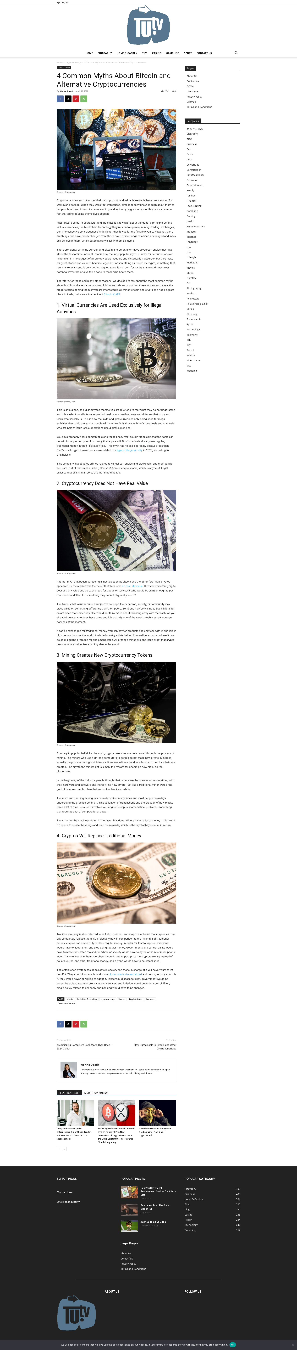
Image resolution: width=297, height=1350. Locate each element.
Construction (194, 169)
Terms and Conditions (199, 107)
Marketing (192, 262)
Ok (232, 1344)
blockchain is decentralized (125, 974)
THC (189, 339)
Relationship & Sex (197, 303)
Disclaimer (193, 91)
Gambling (172, 53)
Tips (144, 53)
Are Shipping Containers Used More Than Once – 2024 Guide (84, 1046)
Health (190, 221)
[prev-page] (59, 1149)
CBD (189, 159)
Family (190, 190)
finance (121, 999)
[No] (292, 1345)
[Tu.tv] (148, 27)
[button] (236, 53)
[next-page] (64, 1149)
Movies (191, 267)
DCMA (190, 86)
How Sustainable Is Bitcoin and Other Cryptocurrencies (155, 1046)
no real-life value (132, 586)
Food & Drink (194, 205)
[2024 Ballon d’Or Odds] (129, 1226)
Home (89, 53)
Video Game (193, 360)
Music (190, 272)
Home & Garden (127, 53)
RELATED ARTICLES (69, 1093)
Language (192, 242)
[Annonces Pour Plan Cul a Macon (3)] (129, 1210)
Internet (191, 236)
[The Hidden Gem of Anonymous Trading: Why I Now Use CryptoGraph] (157, 1113)
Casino (156, 53)
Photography (194, 288)
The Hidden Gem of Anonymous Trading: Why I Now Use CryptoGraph (155, 1132)
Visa (189, 365)
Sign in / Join (62, 2)
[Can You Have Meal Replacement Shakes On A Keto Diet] (129, 1192)
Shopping (192, 314)
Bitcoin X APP (112, 294)
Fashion (191, 195)
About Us (192, 76)
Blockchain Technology (87, 999)
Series (190, 308)
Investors (150, 999)
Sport (188, 53)
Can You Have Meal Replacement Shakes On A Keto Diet (158, 1191)
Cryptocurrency (73, 62)
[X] (68, 98)
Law (189, 247)
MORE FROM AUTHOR (96, 1093)
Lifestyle (191, 257)
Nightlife (192, 278)
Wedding (192, 370)
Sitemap (191, 101)
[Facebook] (60, 98)
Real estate (193, 298)
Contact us (204, 53)
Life (189, 252)
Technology (193, 329)
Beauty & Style (195, 128)
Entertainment (195, 185)
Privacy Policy (194, 96)
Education (192, 180)
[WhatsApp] (83, 98)
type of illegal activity (129, 450)
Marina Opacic (67, 91)
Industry (191, 231)
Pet (188, 283)
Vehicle (191, 355)
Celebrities (193, 164)
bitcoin (70, 999)
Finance (191, 200)
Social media (194, 319)
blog (189, 138)
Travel (190, 350)
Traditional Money (66, 1003)
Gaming (191, 216)
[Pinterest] (76, 98)
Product (191, 293)
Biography (105, 53)
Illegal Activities (135, 999)
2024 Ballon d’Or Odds (153, 1222)
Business (192, 144)
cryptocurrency (108, 999)
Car (189, 149)
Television (192, 334)
